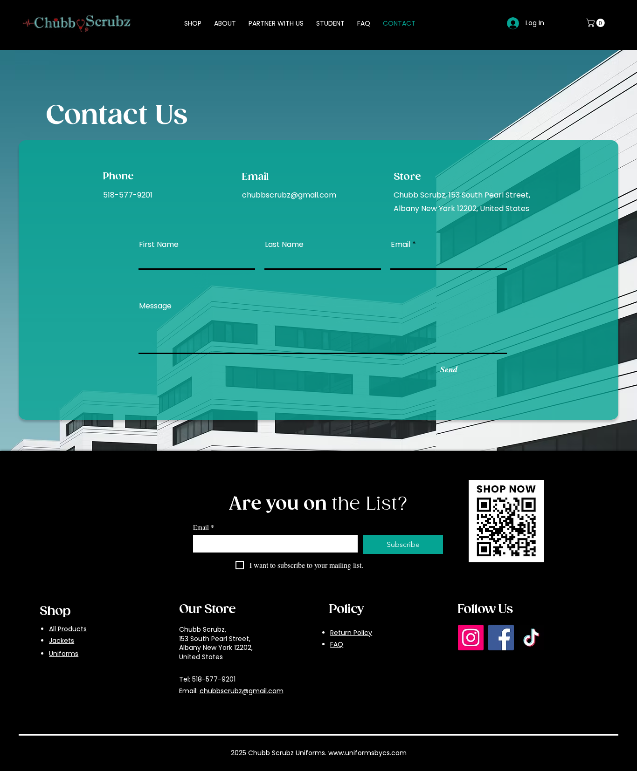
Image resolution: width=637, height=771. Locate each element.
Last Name (284, 244)
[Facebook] (501, 637)
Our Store (207, 609)
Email (400, 244)
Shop (55, 611)
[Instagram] (471, 637)
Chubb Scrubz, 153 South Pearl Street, (462, 195)
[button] (596, 23)
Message (155, 306)
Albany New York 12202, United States (461, 208)
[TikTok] (531, 637)
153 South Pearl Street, (214, 638)
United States (201, 657)
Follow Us (484, 609)
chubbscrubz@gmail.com (289, 195)
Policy (346, 609)
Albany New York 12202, (216, 647)
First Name (159, 244)
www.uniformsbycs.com (367, 752)
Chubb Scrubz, (202, 629)
